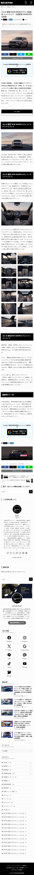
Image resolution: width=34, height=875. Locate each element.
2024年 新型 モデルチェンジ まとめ (15, 839)
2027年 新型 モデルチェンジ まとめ (15, 850)
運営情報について (23, 867)
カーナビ (7, 795)
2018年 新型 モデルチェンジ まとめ (15, 817)
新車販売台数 (9, 773)
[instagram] (17, 553)
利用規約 (24, 865)
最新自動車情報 (7, 3)
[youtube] (26, 553)
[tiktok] (20, 553)
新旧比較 (7, 788)
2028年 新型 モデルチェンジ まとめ (15, 853)
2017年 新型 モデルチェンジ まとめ (15, 813)
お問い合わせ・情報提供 (17, 869)
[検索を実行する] (31, 491)
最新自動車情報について (17, 622)
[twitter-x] (14, 553)
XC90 (11, 19)
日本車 (7, 762)
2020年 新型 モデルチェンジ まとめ (15, 824)
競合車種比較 (9, 784)
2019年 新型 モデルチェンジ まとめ (15, 821)
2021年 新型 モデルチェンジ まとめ (15, 828)
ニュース (7, 799)
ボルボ (4, 19)
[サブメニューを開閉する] (30, 762)
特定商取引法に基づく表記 (12, 867)
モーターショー (9, 806)
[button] (5, 54)
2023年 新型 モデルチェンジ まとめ (15, 835)
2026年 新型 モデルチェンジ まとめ (15, 846)
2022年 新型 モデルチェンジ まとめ (15, 831)
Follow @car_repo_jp (13, 455)
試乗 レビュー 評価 (10, 791)
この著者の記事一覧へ (17, 557)
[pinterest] (23, 553)
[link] (8, 553)
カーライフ (8, 802)
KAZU (17, 516)
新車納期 (7, 770)
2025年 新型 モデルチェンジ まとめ (15, 842)
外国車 (7, 766)
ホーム (9, 865)
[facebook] (11, 553)
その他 (7, 810)
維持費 (7, 780)
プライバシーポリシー (16, 865)
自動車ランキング (10, 777)
